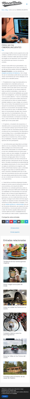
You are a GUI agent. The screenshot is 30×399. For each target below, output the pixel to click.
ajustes (15, 393)
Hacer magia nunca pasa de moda (12, 285)
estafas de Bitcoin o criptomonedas (15, 204)
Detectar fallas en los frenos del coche (14, 356)
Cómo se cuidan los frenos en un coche (14, 308)
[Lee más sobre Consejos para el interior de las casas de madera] (15, 368)
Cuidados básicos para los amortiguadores (12, 333)
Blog (3, 50)
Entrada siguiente (14, 232)
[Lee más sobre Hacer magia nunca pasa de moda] (15, 274)
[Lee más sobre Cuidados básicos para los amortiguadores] (15, 321)
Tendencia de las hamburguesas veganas (14, 262)
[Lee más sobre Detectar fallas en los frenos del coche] (15, 346)
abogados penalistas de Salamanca (11, 73)
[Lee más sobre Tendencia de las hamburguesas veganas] (15, 251)
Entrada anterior (15, 228)
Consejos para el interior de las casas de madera (14, 377)
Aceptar (5, 396)
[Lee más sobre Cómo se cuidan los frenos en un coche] (15, 297)
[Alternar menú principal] (26, 4)
